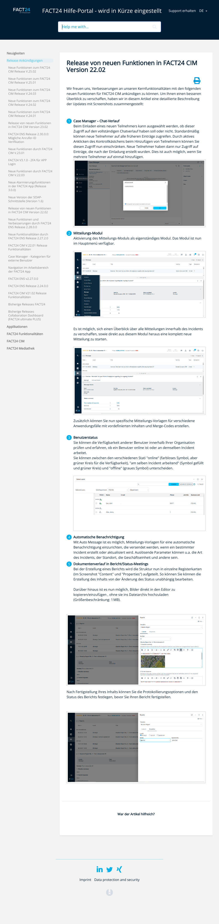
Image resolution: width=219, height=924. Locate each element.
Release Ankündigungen (25, 60)
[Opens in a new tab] (109, 892)
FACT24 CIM (16, 341)
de (202, 10)
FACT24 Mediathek (21, 348)
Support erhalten (182, 10)
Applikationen (17, 327)
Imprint (85, 879)
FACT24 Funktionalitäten (25, 334)
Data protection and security (117, 879)
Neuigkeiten (16, 53)
